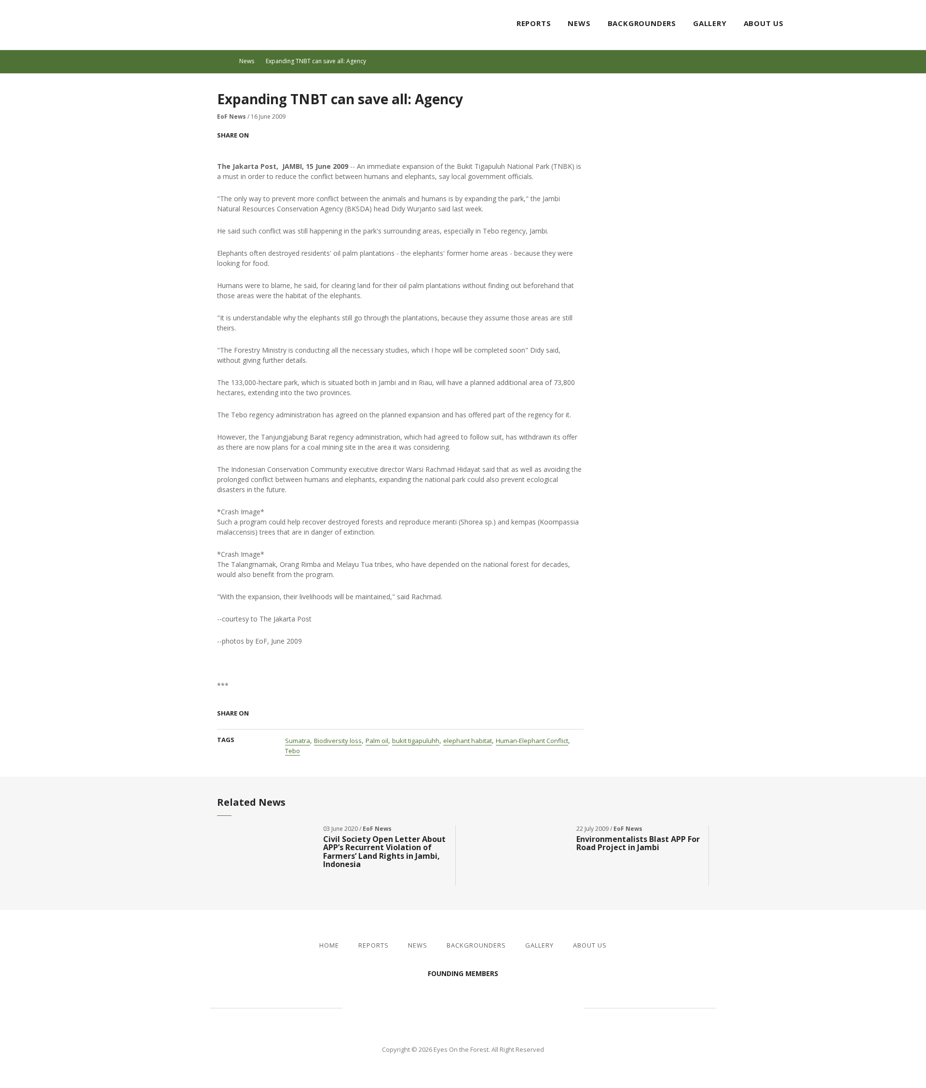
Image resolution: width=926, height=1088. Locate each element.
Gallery (710, 23)
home (225, 61)
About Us (764, 23)
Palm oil (377, 740)
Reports (534, 23)
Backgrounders (642, 23)
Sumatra (297, 740)
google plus (297, 135)
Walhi (477, 1007)
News (579, 23)
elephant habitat (467, 740)
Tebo (292, 750)
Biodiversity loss (338, 740)
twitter (889, 24)
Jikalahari (395, 1007)
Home (329, 945)
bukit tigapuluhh (415, 740)
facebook (872, 24)
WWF (545, 1007)
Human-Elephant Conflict (532, 740)
